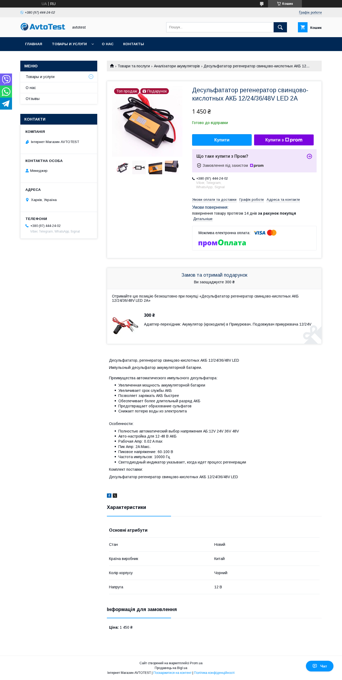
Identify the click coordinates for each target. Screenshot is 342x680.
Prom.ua (196, 663)
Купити (222, 140)
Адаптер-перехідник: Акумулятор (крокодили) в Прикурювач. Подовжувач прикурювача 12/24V (227, 324)
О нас (108, 44)
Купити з (274, 140)
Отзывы (33, 98)
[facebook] (109, 496)
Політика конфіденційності (214, 673)
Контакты (133, 44)
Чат (323, 666)
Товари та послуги (134, 66)
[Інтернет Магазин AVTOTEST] (43, 30)
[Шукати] (280, 27)
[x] (115, 496)
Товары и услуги (69, 44)
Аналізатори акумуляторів (177, 66)
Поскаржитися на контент (172, 673)
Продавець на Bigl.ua (171, 668)
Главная (33, 44)
